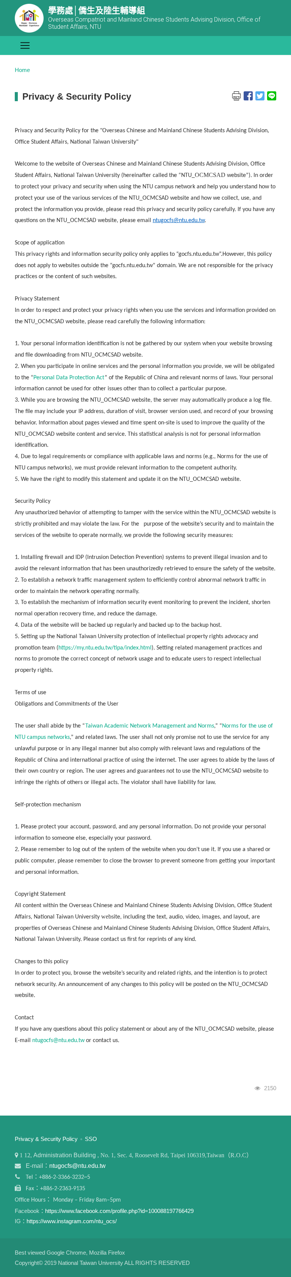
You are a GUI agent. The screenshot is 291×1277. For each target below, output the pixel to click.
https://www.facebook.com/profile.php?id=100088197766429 (119, 1211)
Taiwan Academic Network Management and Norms (149, 726)
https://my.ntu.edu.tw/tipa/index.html (105, 648)
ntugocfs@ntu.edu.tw (179, 221)
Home (22, 70)
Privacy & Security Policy (46, 1139)
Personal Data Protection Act (69, 378)
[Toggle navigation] (25, 45)
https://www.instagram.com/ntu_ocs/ (72, 1221)
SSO (91, 1139)
